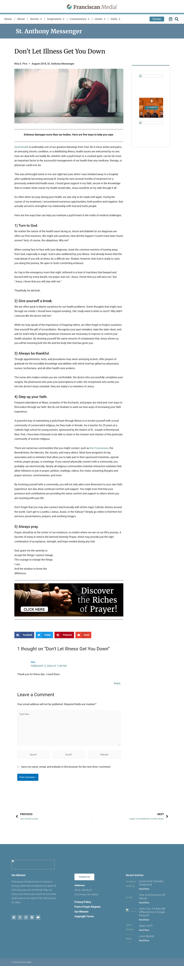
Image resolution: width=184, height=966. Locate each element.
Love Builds (146, 936)
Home (8, 19)
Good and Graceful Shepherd (151, 883)
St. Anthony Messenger (49, 31)
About (21, 19)
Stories (34, 19)
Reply (117, 683)
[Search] (177, 19)
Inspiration (54, 19)
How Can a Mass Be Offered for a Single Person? (152, 912)
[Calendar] (171, 19)
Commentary (78, 19)
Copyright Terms (84, 916)
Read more (144, 889)
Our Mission (18, 875)
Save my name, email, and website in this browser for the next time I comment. (66, 766)
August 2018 (39, 63)
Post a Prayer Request (87, 906)
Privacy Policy (82, 901)
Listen (98, 19)
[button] (24, 635)
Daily (114, 19)
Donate (157, 18)
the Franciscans (99, 448)
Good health (21, 146)
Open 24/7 (146, 925)
